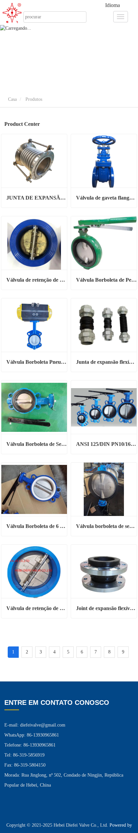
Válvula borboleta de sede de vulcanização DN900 (106, 526)
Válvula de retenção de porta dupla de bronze (36, 280)
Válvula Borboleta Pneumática (36, 362)
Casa (12, 99)
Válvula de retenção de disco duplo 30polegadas (36, 608)
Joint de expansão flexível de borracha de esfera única (106, 608)
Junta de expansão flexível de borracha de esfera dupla (106, 362)
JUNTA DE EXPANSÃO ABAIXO (36, 198)
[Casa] (16, 13)
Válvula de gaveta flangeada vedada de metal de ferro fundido (106, 198)
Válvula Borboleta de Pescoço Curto (106, 280)
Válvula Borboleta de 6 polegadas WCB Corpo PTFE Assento (36, 526)
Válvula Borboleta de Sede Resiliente (36, 444)
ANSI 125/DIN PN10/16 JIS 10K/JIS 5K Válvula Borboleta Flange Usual (106, 444)
